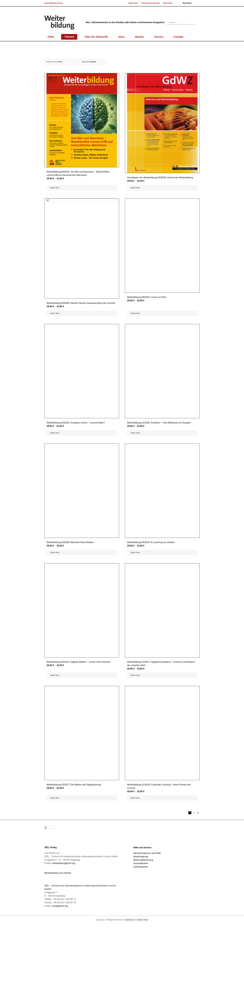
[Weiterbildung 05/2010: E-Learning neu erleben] (162, 779)
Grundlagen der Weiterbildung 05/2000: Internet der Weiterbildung (160, 177)
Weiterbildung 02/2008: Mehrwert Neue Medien (70, 889)
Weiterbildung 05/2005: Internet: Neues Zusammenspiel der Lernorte (81, 303)
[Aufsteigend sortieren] (76, 62)
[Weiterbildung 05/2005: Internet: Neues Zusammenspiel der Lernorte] (81, 248)
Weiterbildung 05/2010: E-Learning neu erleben (151, 889)
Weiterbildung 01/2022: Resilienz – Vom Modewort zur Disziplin (159, 652)
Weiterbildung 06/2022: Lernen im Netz (146, 415)
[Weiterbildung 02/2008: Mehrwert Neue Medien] (81, 779)
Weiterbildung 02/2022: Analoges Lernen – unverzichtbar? (76, 652)
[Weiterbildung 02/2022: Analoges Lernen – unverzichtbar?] (81, 542)
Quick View (54, 188)
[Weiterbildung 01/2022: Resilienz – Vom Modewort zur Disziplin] (162, 542)
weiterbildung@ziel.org (53, 3)
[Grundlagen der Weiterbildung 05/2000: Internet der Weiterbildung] (162, 123)
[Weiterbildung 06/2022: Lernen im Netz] (162, 304)
